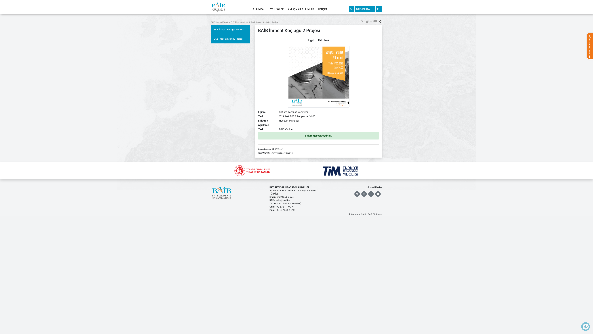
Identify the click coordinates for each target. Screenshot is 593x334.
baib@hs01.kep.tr (284, 200)
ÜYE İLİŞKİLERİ (276, 9)
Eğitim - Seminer (240, 22)
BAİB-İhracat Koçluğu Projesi (228, 38)
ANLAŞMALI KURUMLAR (301, 9)
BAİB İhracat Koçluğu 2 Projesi (264, 22)
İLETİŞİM (322, 9)
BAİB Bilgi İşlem (375, 214)
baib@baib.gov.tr (285, 197)
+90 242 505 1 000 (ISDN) (287, 203)
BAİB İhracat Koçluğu (220, 22)
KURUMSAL (258, 9)
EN (379, 9)
